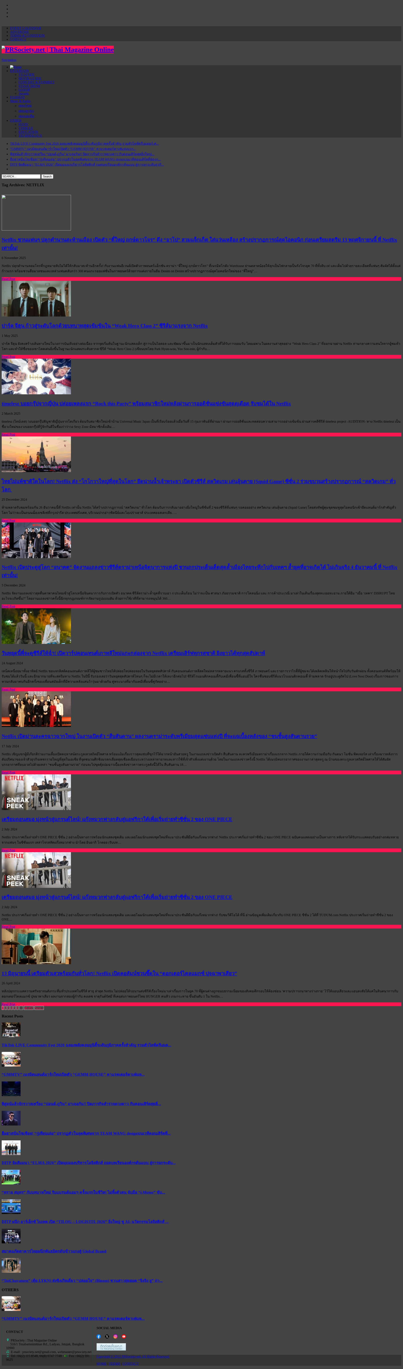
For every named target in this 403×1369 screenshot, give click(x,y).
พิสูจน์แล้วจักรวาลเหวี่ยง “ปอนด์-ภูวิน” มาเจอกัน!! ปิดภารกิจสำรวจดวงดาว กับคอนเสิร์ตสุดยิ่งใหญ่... (82, 154)
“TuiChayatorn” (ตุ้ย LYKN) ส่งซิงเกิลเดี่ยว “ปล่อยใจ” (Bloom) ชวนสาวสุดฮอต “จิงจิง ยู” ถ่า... (82, 1280)
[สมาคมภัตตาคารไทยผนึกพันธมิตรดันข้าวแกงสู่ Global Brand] (11, 1242)
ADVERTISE (19, 32)
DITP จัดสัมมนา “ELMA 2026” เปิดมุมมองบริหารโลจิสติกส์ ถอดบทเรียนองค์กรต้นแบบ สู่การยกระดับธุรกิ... (87, 164)
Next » (39, 1008)
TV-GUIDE (26, 74)
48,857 (28, 1008)
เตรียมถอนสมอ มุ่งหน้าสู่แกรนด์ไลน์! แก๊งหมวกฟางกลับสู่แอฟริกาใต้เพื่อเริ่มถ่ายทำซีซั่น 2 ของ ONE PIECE (117, 819)
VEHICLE (25, 128)
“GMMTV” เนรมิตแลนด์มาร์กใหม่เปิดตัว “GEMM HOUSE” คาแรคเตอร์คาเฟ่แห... (73, 1074)
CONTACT (18, 39)
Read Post (8, 279)
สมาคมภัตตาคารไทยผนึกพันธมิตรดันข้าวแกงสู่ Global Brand (54, 1251)
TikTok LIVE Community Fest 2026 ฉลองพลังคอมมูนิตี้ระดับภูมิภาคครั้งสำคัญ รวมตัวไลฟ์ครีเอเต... (86, 1045)
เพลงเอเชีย (26, 116)
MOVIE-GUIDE (29, 78)
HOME (102, 1363)
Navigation (9, 60)
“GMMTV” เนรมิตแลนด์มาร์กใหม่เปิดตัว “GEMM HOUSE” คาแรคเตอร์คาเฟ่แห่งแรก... (73, 149)
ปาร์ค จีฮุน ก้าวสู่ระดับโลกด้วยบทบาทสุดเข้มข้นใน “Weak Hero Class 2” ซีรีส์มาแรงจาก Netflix (105, 325)
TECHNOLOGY (30, 135)
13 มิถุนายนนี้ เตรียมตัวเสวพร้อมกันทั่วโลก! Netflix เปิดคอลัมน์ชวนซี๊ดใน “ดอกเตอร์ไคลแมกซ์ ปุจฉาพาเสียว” (119, 973)
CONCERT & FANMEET (36, 82)
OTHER (16, 120)
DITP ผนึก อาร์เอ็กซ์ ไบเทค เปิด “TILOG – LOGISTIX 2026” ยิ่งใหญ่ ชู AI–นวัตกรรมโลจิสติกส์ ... (85, 1221)
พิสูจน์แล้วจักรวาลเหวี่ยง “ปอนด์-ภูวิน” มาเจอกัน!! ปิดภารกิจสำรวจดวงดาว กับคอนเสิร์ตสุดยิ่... (81, 1104)
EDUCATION (28, 132)
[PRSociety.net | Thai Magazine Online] (58, 49)
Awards (23, 93)
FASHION (17, 97)
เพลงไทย (24, 105)
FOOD (23, 124)
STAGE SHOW (29, 86)
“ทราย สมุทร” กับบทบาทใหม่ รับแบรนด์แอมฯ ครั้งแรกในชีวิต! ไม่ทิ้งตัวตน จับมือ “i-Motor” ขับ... (83, 1192)
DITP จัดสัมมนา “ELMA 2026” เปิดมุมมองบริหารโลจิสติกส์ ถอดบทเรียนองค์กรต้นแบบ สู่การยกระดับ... (89, 1163)
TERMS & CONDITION (27, 35)
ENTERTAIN (19, 71)
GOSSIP (24, 89)
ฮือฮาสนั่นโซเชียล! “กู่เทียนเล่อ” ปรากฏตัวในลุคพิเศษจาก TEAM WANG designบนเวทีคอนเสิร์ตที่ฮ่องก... (85, 159)
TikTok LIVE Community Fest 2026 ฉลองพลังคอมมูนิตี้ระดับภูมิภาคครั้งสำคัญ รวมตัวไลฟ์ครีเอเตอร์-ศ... (84, 143)
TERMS (114, 1363)
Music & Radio (20, 101)
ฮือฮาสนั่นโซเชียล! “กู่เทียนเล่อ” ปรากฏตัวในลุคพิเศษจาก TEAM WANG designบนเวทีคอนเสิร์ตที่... (86, 1133)
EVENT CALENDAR (25, 28)
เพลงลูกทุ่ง (26, 111)
